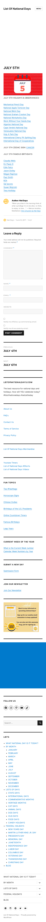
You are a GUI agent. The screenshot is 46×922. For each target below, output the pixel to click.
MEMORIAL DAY (15, 839)
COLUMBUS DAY (15, 852)
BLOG (8, 865)
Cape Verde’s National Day (15, 127)
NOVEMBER (13, 783)
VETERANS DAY (15, 856)
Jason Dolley (9, 170)
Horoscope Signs (11, 495)
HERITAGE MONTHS (17, 803)
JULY (30, 220)
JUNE (10, 766)
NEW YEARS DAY (16, 829)
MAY (10, 763)
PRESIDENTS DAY (16, 836)
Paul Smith (8, 177)
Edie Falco (8, 167)
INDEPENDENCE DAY (17, 846)
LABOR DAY (13, 849)
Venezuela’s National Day (15, 131)
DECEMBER (13, 786)
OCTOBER (12, 779)
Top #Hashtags (10, 489)
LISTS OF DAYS (13, 789)
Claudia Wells (9, 161)
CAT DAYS (13, 806)
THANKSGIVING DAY (17, 859)
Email (7, 295)
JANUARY (12, 750)
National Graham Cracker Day (17, 114)
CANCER (30, 147)
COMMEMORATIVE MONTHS (21, 799)
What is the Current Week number (19, 548)
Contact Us (9, 422)
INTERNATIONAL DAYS (18, 796)
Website (8, 307)
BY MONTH (11, 746)
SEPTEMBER (13, 776)
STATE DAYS (14, 793)
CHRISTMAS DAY (16, 862)
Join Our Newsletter (12, 590)
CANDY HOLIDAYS (16, 822)
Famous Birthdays (12, 522)
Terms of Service (11, 429)
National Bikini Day (12, 111)
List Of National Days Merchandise (19, 449)
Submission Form (11, 571)
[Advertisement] (23, 42)
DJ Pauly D (8, 164)
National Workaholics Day (15, 118)
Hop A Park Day (11, 134)
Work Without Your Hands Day (17, 121)
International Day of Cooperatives (19, 141)
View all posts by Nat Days (31, 211)
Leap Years (8, 528)
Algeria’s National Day (13, 124)
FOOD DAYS (13, 819)
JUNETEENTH (14, 842)
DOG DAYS (13, 813)
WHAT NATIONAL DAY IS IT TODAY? (22, 743)
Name (7, 284)
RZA (5, 180)
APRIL (10, 760)
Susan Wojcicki (10, 187)
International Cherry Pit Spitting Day (20, 137)
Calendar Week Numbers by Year (18, 551)
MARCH (11, 756)
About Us (8, 409)
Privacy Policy (10, 435)
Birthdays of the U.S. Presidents (18, 508)
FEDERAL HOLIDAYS (15, 826)
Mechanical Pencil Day (14, 104)
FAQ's (6, 415)
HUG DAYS (13, 816)
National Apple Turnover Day (16, 108)
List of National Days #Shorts (17, 466)
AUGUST (12, 773)
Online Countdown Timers (15, 515)
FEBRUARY (13, 753)
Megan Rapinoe (10, 174)
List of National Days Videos (16, 469)
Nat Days (10, 220)
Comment (9, 248)
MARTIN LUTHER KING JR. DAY (22, 832)
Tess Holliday (9, 190)
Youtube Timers (11, 463)
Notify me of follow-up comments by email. (20, 322)
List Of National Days (17, 8)
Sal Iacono (8, 184)
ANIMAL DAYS (14, 809)
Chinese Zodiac (10, 502)
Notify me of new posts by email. (16, 328)
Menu (38, 9)
